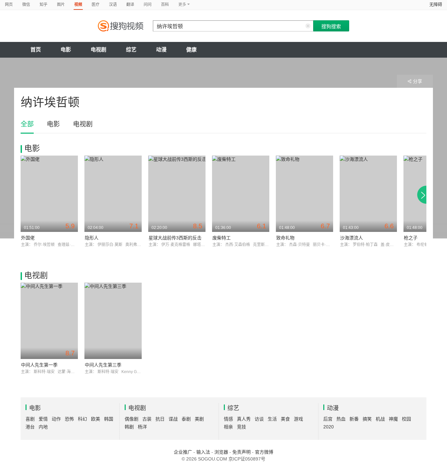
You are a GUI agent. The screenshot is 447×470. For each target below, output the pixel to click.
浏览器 (221, 452)
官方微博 (264, 452)
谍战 (173, 419)
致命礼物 (285, 237)
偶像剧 (131, 419)
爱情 (43, 419)
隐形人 (91, 237)
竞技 (241, 426)
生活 (272, 419)
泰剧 (186, 419)
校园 (406, 419)
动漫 (161, 49)
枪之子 (411, 237)
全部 (27, 124)
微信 (26, 4)
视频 (78, 4)
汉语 (113, 4)
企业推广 (183, 452)
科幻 (82, 419)
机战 (380, 419)
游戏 (298, 419)
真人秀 (244, 419)
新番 (354, 419)
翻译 (130, 4)
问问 (148, 4)
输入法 (203, 452)
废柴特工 (221, 237)
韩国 (108, 419)
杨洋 (142, 426)
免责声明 (241, 452)
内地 (43, 426)
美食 (285, 419)
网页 (9, 4)
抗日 (160, 419)
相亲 (228, 426)
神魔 (393, 419)
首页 (35, 49)
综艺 (131, 49)
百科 (165, 4)
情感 (228, 419)
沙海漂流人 (351, 237)
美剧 (199, 419)
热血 (341, 419)
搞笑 (367, 419)
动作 (56, 419)
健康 (191, 49)
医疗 (95, 4)
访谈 (259, 419)
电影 (66, 49)
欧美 (95, 419)
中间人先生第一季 (39, 364)
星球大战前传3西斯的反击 (175, 237)
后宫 (327, 419)
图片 (61, 4)
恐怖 (69, 419)
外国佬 (28, 237)
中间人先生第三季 (103, 364)
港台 (30, 426)
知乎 (43, 4)
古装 (147, 419)
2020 (328, 426)
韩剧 (129, 426)
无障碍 (435, 4)
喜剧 (30, 419)
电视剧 (98, 49)
